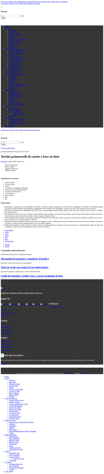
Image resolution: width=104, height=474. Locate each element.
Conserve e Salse (15, 41)
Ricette (7, 28)
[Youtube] (12, 22)
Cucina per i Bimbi (15, 59)
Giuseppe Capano (69, 373)
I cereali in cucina (15, 64)
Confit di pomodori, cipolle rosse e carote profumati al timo (32, 276)
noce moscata (9, 241)
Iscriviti (3, 363)
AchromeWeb (84, 373)
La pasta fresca (14, 66)
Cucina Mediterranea (16, 57)
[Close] (1, 7)
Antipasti (12, 30)
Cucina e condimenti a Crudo (18, 404)
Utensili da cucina (15, 103)
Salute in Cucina (11, 72)
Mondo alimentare (11, 90)
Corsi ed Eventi (14, 121)
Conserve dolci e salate (17, 50)
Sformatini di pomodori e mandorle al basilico (25, 258)
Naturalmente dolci (16, 68)
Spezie (11, 101)
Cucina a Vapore (15, 52)
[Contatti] (6, 22)
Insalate (12, 37)
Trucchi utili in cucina (16, 105)
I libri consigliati (14, 110)
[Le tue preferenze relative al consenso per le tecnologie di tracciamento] (2, 355)
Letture (7, 106)
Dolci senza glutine (16, 61)
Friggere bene (14, 63)
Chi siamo (8, 117)
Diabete (12, 81)
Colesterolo (13, 79)
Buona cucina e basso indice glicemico (17, 74)
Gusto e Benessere (7, 327)
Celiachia (12, 77)
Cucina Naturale (15, 112)
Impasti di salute (15, 95)
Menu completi (14, 44)
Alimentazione (14, 92)
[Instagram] (10, 22)
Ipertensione (13, 83)
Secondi (3, 161)
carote (7, 232)
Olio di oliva (13, 99)
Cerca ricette (9, 126)
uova (6, 234)
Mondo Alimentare (7, 333)
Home (7, 26)
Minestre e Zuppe (15, 33)
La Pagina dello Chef (16, 119)
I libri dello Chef (14, 108)
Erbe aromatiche (15, 94)
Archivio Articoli (18, 114)
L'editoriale (13, 115)
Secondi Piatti (14, 35)
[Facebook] (8, 22)
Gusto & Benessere (12, 48)
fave (6, 237)
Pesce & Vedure (15, 70)
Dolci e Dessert (14, 43)
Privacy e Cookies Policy (9, 313)
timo (6, 239)
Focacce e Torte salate (17, 39)
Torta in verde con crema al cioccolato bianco (24, 267)
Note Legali (4, 316)
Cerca (3, 18)
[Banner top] (20, 3)
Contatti (12, 125)
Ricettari (12, 46)
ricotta (7, 236)
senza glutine (9, 230)
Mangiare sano (14, 97)
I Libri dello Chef (6, 341)
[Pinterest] (16, 22)
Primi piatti (13, 32)
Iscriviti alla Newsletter (17, 123)
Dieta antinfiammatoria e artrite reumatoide (18, 85)
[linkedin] (14, 22)
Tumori (11, 88)
